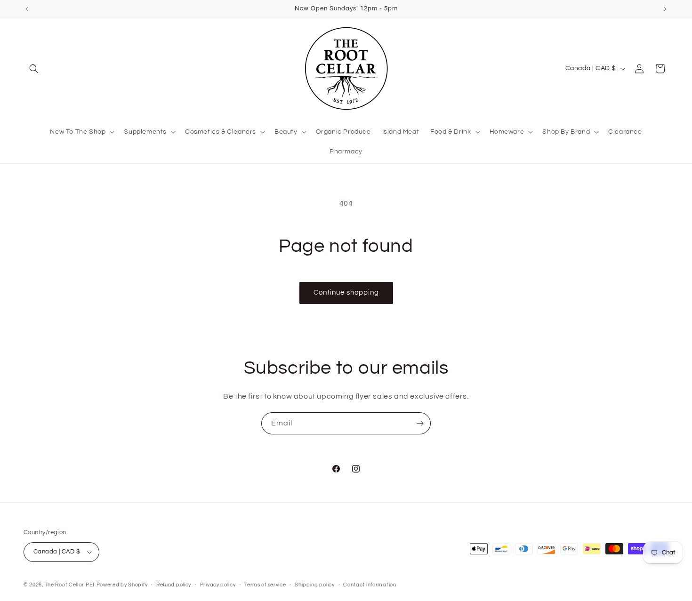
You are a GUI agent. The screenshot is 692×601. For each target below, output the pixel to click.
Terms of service (265, 584)
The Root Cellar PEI (70, 584)
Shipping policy (315, 584)
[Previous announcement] (26, 9)
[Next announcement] (665, 9)
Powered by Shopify (122, 584)
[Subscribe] (420, 423)
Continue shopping (346, 292)
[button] (34, 68)
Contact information (369, 584)
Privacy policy (218, 584)
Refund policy (173, 584)
